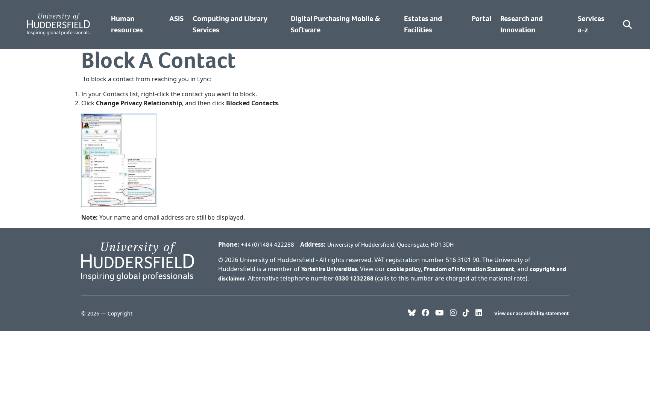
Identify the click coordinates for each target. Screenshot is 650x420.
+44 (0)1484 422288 (267, 245)
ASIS (176, 19)
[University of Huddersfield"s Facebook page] (425, 313)
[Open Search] (627, 24)
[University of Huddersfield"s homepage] (137, 261)
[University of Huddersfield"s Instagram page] (453, 313)
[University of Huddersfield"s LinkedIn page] (478, 313)
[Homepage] (58, 24)
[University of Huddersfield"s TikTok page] (466, 313)
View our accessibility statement (531, 313)
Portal (481, 19)
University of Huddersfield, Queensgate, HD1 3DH (390, 245)
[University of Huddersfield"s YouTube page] (439, 313)
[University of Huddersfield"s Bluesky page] (412, 313)
